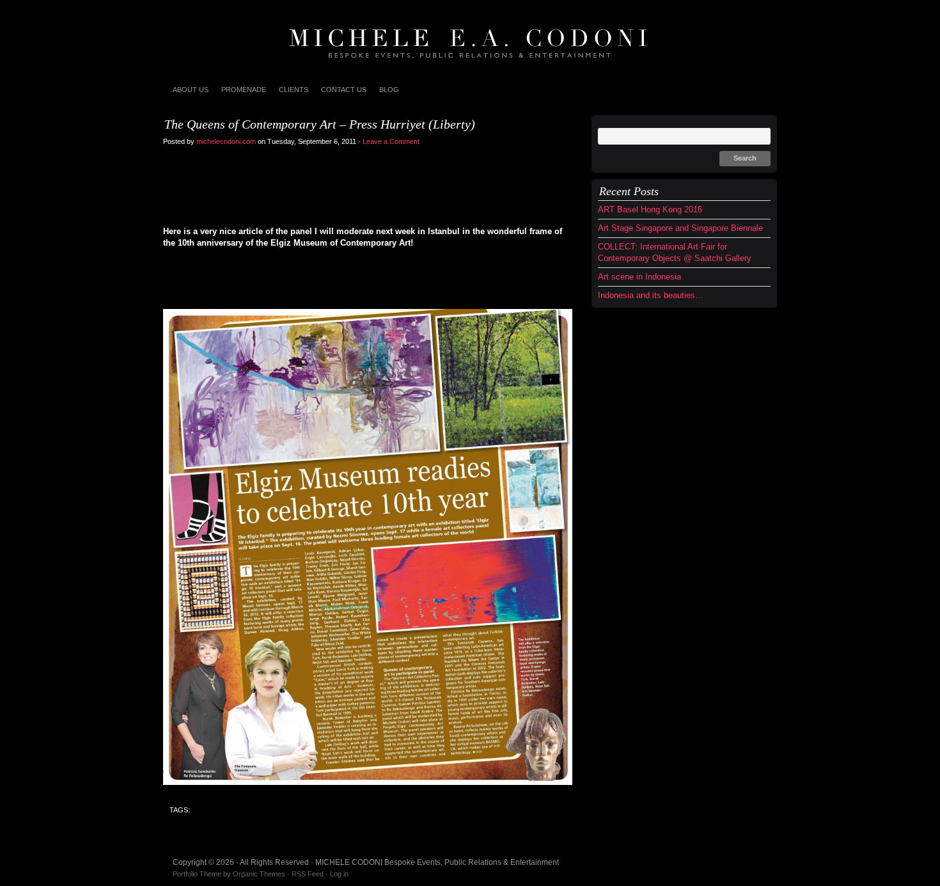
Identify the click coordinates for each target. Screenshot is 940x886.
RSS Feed (308, 874)
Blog (389, 89)
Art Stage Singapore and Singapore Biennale (680, 228)
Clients (293, 89)
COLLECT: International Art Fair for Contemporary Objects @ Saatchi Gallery (674, 252)
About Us (190, 89)
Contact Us (343, 89)
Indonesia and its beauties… (650, 295)
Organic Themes (259, 874)
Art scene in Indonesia (639, 276)
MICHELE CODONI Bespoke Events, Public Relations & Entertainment (470, 38)
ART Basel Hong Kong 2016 (650, 209)
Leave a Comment (392, 141)
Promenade (243, 89)
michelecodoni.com (226, 141)
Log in (339, 874)
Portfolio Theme (197, 874)
